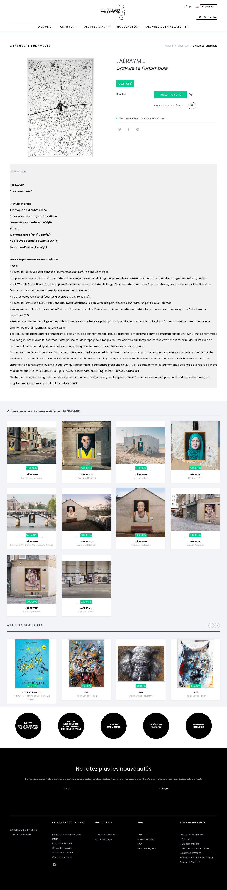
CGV (139, 834)
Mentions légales (146, 848)
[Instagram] (54, 864)
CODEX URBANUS (32, 692)
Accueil (169, 45)
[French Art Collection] (113, 12)
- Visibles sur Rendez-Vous (194, 848)
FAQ (139, 843)
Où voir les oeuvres (62, 847)
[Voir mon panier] (190, 6)
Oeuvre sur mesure (62, 857)
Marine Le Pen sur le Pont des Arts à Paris (31, 544)
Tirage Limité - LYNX (195, 695)
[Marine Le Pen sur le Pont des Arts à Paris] (31, 512)
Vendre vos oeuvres (62, 852)
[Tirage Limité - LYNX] (195, 663)
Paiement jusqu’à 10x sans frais (197, 857)
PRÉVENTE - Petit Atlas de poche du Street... (32, 697)
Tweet (119, 129)
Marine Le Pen (141, 478)
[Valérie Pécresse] (195, 512)
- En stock (185, 839)
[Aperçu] (57, 438)
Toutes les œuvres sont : (193, 834)
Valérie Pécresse (195, 544)
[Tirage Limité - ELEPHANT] (141, 663)
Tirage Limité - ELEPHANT (141, 695)
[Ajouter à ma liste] (191, 105)
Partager (128, 129)
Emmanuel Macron (31, 478)
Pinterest (137, 129)
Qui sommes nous (62, 843)
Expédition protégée (190, 852)
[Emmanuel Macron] (31, 445)
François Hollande (86, 544)
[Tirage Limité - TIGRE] (86, 663)
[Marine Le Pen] (140, 445)
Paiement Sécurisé (190, 862)
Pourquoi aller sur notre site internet (66, 836)
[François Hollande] (86, 512)
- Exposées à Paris (190, 843)
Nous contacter (145, 839)
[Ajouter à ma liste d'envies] (57, 447)
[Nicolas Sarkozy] (86, 579)
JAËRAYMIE (130, 61)
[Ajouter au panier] (57, 430)
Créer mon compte (105, 834)
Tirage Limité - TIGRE (86, 695)
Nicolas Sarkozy (86, 611)
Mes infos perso (103, 839)
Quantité (120, 94)
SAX (86, 692)
